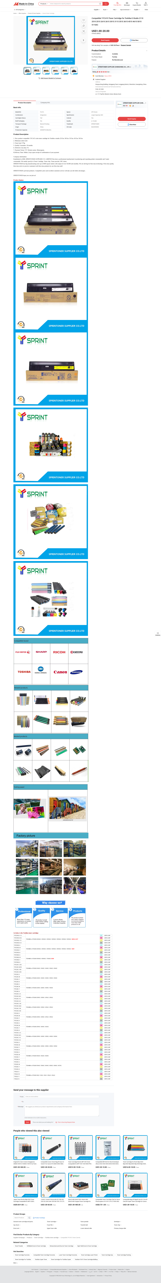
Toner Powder (19, 1246)
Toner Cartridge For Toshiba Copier (61, 1259)
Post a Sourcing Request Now (65, 1122)
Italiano (71, 1271)
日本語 (101, 1271)
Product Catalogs (39, 1218)
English (37, 1271)
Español (43, 1271)
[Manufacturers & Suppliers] (23, 4)
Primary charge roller (120, 1228)
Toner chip (117, 1225)
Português (49, 1271)
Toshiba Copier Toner (41, 1259)
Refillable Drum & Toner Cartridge (36, 1246)
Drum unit (16, 1228)
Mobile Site (121, 1269)
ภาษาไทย (111, 1271)
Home (14, 13)
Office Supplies (22, 13)
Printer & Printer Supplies (34, 13)
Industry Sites (92, 1269)
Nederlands (84, 1271)
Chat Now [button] (135, 40)
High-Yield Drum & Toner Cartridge (87, 1246)
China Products (44, 1269)
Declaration (100, 1275)
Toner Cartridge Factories (22, 1255)
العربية (90, 1271)
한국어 (95, 1271)
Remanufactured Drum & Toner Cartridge (61, 1246)
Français (56, 1271)
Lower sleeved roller (86, 1228)
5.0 (124, 106)
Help (114, 9)
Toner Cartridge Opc (107, 1255)
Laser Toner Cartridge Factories (68, 1255)
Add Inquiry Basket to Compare (51, 78)
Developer (117, 1221)
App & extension (125, 9)
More (15, 1263)
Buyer (104, 9)
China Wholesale (73, 1269)
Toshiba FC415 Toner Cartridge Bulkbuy (86, 1259)
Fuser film (50, 1225)
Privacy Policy (108, 1275)
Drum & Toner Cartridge (48, 13)
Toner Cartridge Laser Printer (89, 1255)
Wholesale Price (83, 1269)
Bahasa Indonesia (132, 1271)
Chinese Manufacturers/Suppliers (58, 1269)
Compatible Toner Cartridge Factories (44, 1255)
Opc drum (16, 1225)
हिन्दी (106, 1271)
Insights (128, 1269)
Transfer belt (84, 1225)
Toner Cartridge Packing (124, 1255)
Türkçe (117, 1271)
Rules (146, 9)
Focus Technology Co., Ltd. (68, 1275)
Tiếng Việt (123, 1271)
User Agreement (91, 1275)
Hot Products (34, 1269)
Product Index (112, 1269)
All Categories (20, 9)
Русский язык (63, 1271)
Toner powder (84, 1221)
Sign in (146, 5)
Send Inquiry (105, 40)
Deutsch (77, 1271)
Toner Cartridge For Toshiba (23, 1259)
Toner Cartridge (51, 1221)
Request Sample (126, 45)
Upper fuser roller (52, 1228)
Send (27, 1122)
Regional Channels (102, 1269)
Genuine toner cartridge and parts (23, 1221)
